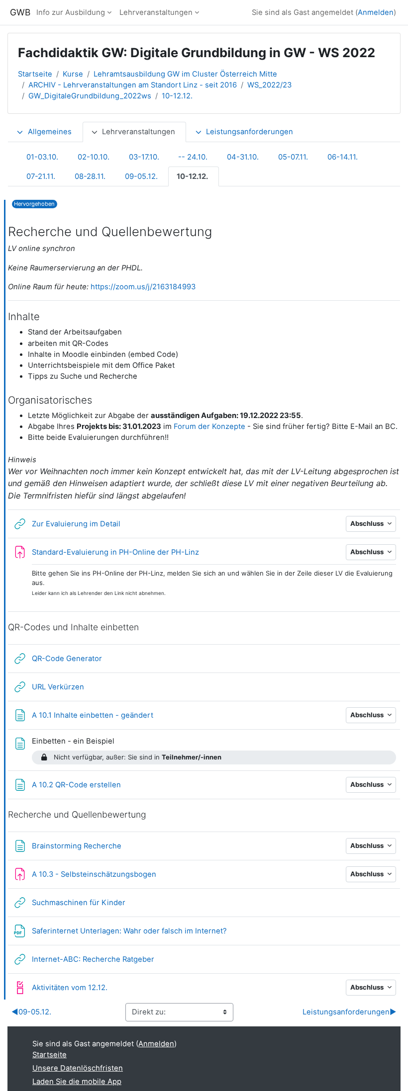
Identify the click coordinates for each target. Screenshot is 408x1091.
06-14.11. (342, 157)
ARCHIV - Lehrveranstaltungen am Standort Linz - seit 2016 (132, 85)
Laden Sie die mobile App (76, 1081)
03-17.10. (144, 157)
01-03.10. (42, 157)
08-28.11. (90, 176)
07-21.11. (40, 176)
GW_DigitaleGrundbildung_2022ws (89, 95)
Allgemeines (50, 131)
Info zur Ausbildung (70, 12)
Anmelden (376, 12)
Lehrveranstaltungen (156, 12)
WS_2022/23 (269, 85)
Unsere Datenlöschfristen (77, 1068)
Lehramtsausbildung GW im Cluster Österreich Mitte (185, 74)
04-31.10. (243, 157)
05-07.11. (293, 157)
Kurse (73, 74)
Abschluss (367, 523)
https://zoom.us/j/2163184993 (143, 286)
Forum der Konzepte (209, 426)
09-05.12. (141, 176)
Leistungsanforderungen (249, 131)
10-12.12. (177, 95)
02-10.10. (93, 157)
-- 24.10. (192, 157)
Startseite (35, 74)
